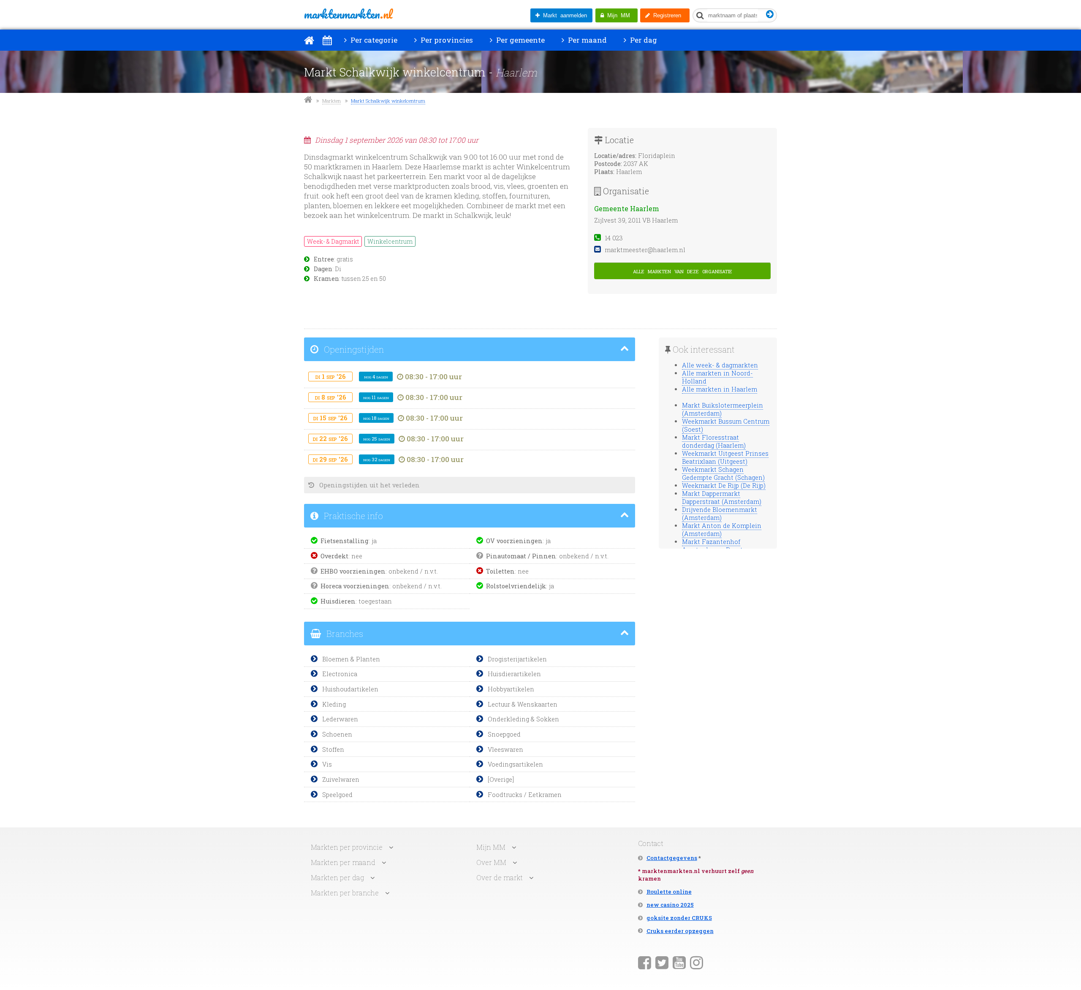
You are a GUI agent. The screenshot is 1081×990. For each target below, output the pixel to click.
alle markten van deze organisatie (682, 270)
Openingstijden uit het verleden (369, 485)
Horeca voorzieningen (354, 586)
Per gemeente (519, 40)
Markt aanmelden (563, 15)
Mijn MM (617, 15)
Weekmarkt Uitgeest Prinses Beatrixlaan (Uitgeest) (725, 457)
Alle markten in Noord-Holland (717, 377)
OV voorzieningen (514, 541)
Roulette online (669, 891)
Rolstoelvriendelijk (516, 586)
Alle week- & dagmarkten (720, 365)
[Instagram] (696, 962)
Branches (343, 633)
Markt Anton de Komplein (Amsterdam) (721, 530)
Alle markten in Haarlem (719, 389)
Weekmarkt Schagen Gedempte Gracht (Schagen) (723, 473)
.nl (348, 14)
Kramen (326, 279)
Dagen (323, 269)
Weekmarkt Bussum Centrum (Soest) (725, 425)
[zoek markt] (770, 14)
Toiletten (500, 571)
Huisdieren (338, 601)
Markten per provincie (347, 847)
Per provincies (446, 40)
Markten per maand (343, 862)
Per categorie (373, 40)
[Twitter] (661, 962)
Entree (324, 259)
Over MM (491, 862)
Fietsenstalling (344, 541)
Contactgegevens (671, 858)
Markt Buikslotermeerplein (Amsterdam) (722, 409)
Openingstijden (353, 349)
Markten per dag (337, 877)
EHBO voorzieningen (353, 571)
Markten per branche (345, 892)
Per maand (586, 40)
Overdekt (334, 556)
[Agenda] (327, 40)
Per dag (642, 40)
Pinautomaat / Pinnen (521, 556)
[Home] (309, 40)
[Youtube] (679, 962)
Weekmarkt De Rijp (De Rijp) (724, 485)
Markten (331, 101)
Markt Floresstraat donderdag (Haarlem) (714, 441)
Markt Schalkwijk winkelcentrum (388, 101)
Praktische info (352, 515)
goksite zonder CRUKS (679, 918)
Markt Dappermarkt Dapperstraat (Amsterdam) (721, 498)
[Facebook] (644, 962)
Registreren (665, 15)
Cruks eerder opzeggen (680, 931)
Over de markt (499, 877)
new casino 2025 (670, 904)
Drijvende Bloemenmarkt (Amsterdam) (719, 514)
